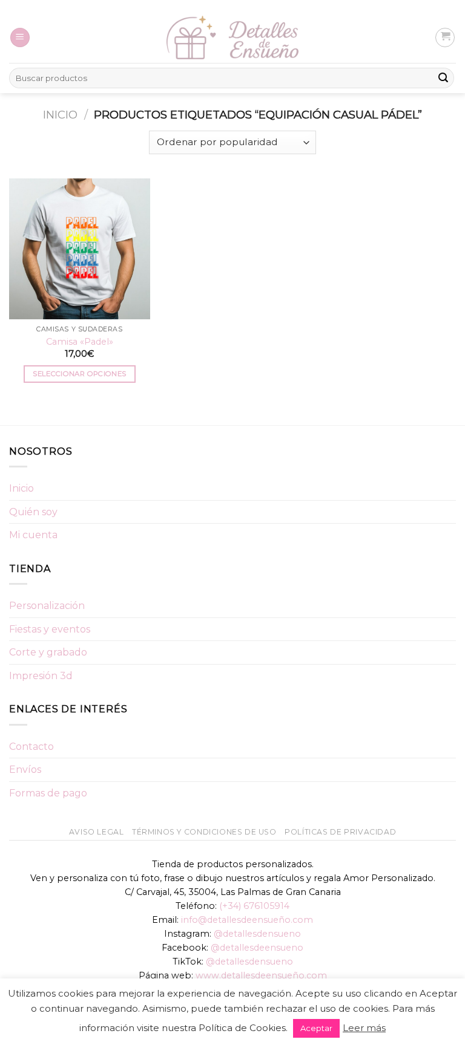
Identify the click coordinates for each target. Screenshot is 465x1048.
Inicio (60, 115)
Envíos (25, 769)
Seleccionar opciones (79, 373)
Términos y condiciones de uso (204, 831)
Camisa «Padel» (79, 341)
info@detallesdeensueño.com (247, 919)
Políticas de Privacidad (340, 831)
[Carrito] (445, 37)
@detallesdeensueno (257, 947)
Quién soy (33, 512)
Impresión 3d (41, 676)
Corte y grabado (48, 652)
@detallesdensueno (257, 933)
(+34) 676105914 (254, 905)
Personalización (47, 605)
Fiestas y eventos (49, 629)
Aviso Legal (96, 831)
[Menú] (20, 38)
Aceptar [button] (316, 1028)
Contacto (31, 746)
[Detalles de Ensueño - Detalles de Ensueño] (233, 37)
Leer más (364, 1027)
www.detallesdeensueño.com (261, 975)
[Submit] (443, 78)
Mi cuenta (33, 535)
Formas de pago (48, 793)
